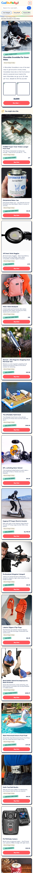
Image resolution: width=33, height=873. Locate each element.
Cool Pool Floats (10, 158)
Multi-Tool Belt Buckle (10, 787)
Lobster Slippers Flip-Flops (12, 627)
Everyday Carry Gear (11, 796)
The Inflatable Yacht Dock (12, 415)
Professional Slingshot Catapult (14, 574)
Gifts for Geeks (9, 478)
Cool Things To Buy (11, 17)
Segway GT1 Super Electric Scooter (15, 521)
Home (2, 17)
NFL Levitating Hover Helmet (13, 468)
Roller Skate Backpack (10, 306)
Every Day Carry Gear (11, 211)
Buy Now (16, 162)
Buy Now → (16, 103)
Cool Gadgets (6, 12)
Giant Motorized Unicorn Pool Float (15, 735)
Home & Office (27, 12)
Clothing (7, 638)
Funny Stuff (17, 12)
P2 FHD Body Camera (10, 839)
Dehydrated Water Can (11, 200)
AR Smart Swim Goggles (11, 253)
